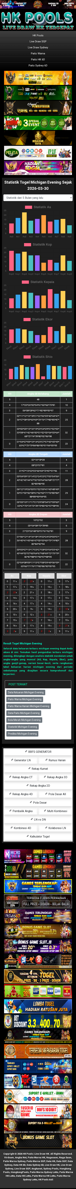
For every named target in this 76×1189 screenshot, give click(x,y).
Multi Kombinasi (56, 811)
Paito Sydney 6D (38, 65)
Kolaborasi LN (57, 828)
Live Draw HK (52, 1165)
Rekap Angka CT (22, 777)
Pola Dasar (39, 802)
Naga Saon (65, 1157)
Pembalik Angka (22, 811)
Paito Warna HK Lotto (43, 1176)
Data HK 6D (19, 1165)
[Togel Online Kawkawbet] (38, 901)
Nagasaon (52, 1157)
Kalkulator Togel (39, 836)
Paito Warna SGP (36, 1161)
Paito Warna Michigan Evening (25, 699)
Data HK (50, 1161)
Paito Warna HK (36, 1157)
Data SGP (61, 1161)
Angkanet (36, 1168)
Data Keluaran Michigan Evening (26, 692)
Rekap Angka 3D (56, 777)
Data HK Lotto (23, 1176)
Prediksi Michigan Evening (22, 733)
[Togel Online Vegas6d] (38, 916)
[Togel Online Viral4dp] (38, 168)
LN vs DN (39, 819)
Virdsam (9, 1157)
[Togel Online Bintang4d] (38, 946)
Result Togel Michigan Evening (22, 643)
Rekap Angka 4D (22, 794)
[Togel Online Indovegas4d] (38, 1141)
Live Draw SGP (38, 41)
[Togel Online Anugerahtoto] (38, 1066)
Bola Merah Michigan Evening (24, 720)
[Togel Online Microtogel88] (38, 856)
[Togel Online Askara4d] (38, 931)
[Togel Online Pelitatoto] (38, 153)
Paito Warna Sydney (14, 1161)
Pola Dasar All (57, 794)
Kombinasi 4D (22, 828)
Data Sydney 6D (35, 1165)
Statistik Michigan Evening (22, 726)
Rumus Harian (57, 760)
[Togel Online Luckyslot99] (38, 1021)
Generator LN (22, 760)
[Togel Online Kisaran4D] (38, 123)
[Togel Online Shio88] (38, 1126)
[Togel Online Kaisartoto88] (38, 991)
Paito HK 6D (38, 59)
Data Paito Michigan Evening (24, 713)
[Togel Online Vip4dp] (38, 1036)
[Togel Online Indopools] (38, 1111)
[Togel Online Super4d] (38, 108)
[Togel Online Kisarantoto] (38, 138)
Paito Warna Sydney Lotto (44, 1172)
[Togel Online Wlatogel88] (38, 961)
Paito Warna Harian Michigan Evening (28, 706)
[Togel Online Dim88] (38, 93)
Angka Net (21, 1157)
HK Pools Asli (45, 1179)
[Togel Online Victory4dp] (38, 886)
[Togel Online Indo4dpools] (38, 1006)
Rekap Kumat (39, 768)
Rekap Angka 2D (39, 785)
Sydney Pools (50, 1168)
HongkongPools (20, 1172)
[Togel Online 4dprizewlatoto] (38, 976)
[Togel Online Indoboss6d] (38, 871)
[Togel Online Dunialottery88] (38, 1051)
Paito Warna (38, 53)
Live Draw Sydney (38, 47)
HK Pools (38, 35)
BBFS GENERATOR (39, 751)
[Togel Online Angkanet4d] (38, 1096)
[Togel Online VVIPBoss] (38, 78)
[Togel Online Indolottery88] (38, 1081)
